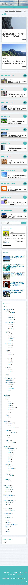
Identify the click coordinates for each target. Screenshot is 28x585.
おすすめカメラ (9, 489)
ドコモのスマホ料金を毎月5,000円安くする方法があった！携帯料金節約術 (17, 283)
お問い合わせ (19, 574)
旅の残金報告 (10, 317)
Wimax (7, 504)
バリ (8, 425)
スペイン (9, 347)
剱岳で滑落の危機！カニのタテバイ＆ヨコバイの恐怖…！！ (17, 292)
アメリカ (9, 324)
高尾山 (9, 459)
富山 (8, 417)
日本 (7, 374)
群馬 (8, 401)
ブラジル (9, 340)
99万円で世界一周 (8, 309)
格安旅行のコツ (9, 380)
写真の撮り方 (9, 487)
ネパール (9, 371)
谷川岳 (9, 480)
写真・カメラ (7, 485)
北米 (8, 390)
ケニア (9, 364)
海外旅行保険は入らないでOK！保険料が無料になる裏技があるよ (17, 266)
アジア (7, 367)
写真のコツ (8, 491)
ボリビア (9, 336)
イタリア (9, 345)
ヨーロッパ (8, 343)
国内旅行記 (6, 395)
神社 (7, 529)
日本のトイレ (9, 526)
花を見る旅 (10, 409)
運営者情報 (6, 572)
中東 (7, 350)
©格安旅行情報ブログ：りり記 (9, 578)
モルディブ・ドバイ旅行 (12, 427)
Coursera (8, 531)
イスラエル (10, 354)
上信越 (7, 479)
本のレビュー (9, 517)
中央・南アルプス (10, 474)
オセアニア (10, 384)
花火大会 (8, 397)
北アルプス (8, 464)
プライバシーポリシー (16, 572)
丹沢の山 (9, 457)
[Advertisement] (14, 555)
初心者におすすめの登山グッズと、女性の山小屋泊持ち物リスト (17, 275)
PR (4, 306)
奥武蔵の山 (10, 452)
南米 (7, 332)
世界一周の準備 (11, 312)
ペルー (9, 333)
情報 (7, 311)
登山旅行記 (6, 446)
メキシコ (9, 326)
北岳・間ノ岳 (10, 475)
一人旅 (7, 515)
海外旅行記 (6, 421)
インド (9, 369)
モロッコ (9, 359)
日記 (7, 520)
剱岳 (24, 39)
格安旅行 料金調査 (10, 382)
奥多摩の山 (10, 454)
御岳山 (9, 461)
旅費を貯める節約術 (8, 500)
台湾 (8, 437)
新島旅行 (9, 405)
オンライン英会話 (10, 510)
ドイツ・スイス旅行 (12, 432)
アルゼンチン (10, 338)
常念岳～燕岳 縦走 (11, 468)
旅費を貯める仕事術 (8, 495)
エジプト (9, 362)
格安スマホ (8, 502)
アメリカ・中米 (9, 322)
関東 (7, 399)
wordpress (8, 522)
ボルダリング (10, 450)
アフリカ (8, 358)
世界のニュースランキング (12, 524)
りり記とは (6, 242)
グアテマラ (10, 328)
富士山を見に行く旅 (12, 407)
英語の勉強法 (7, 508)
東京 (8, 412)
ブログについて (11, 319)
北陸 (7, 415)
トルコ (9, 352)
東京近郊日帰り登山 (10, 448)
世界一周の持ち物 (11, 314)
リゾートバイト (9, 497)
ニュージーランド (11, 442)
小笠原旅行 (10, 403)
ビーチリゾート (11, 388)
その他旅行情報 (7, 513)
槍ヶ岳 (9, 470)
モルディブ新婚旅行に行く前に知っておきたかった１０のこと (17, 258)
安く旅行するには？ (8, 378)
